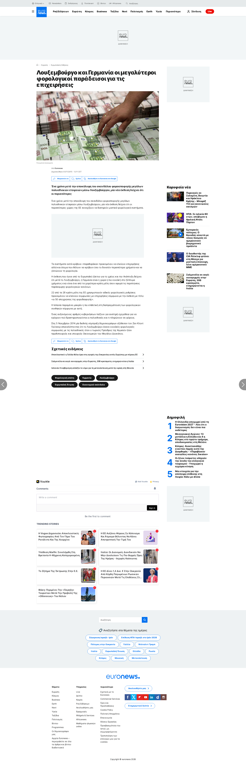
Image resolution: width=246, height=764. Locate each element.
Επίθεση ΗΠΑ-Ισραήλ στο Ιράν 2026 (139, 637)
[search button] (127, 3)
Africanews (81, 719)
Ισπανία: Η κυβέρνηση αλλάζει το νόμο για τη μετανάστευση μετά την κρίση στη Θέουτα (92, 368)
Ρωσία (152, 651)
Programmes (58, 727)
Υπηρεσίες (81, 687)
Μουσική (119, 658)
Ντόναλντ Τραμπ (147, 644)
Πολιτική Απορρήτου (110, 713)
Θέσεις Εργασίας (108, 721)
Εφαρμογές (81, 711)
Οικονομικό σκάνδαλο (93, 384)
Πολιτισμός (136, 11)
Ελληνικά (38, 3)
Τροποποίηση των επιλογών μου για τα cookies (110, 738)
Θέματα (55, 687)
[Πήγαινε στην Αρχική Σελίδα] (41, 12)
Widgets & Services (85, 715)
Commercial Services (110, 699)
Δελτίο (79, 695)
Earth (149, 11)
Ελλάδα (137, 651)
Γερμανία (86, 377)
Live (210, 11)
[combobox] (141, 3)
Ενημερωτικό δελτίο (138, 705)
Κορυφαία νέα (179, 187)
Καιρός (79, 699)
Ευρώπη (77, 11)
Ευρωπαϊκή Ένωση (64, 384)
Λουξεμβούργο (107, 377)
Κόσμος (89, 11)
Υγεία (159, 11)
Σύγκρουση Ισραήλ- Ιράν (101, 637)
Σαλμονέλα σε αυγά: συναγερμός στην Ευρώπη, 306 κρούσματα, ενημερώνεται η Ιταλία (92, 361)
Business (102, 11)
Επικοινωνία (106, 717)
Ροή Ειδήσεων (61, 11)
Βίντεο (55, 723)
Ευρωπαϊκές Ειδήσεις (59, 65)
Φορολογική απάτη (64, 377)
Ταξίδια (114, 11)
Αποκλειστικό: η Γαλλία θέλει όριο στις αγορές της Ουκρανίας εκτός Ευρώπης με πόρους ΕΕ (94, 354)
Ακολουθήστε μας (84, 707)
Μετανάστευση (139, 658)
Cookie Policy (106, 710)
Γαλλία (126, 644)
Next (124, 11)
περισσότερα (106, 687)
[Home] (37, 65)
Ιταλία (94, 651)
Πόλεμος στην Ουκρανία (103, 644)
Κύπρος (102, 658)
